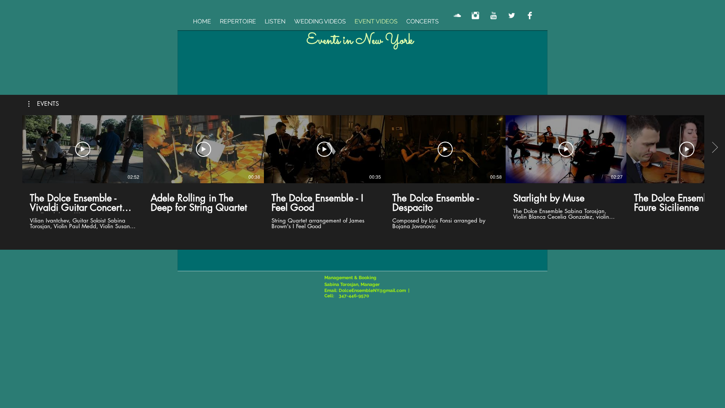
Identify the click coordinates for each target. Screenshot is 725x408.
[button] (43, 103)
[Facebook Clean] (530, 15)
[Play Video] (82, 149)
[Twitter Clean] (511, 15)
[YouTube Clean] (493, 15)
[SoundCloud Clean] (457, 15)
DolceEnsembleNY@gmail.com (372, 290)
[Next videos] (714, 148)
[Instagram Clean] (475, 15)
